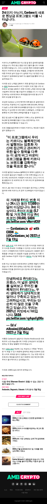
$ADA (31, 217)
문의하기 (28, 490)
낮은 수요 (9, 245)
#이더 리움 (25, 210)
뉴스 (5, 490)
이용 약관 (25, 493)
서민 (11, 25)
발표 (6, 86)
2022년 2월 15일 (17, 332)
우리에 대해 (19, 490)
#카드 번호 (28, 199)
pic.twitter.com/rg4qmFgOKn (24, 318)
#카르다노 (30, 278)
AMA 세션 (10, 349)
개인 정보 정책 (38, 490)
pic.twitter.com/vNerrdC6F (23, 221)
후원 (11, 490)
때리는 (29, 256)
